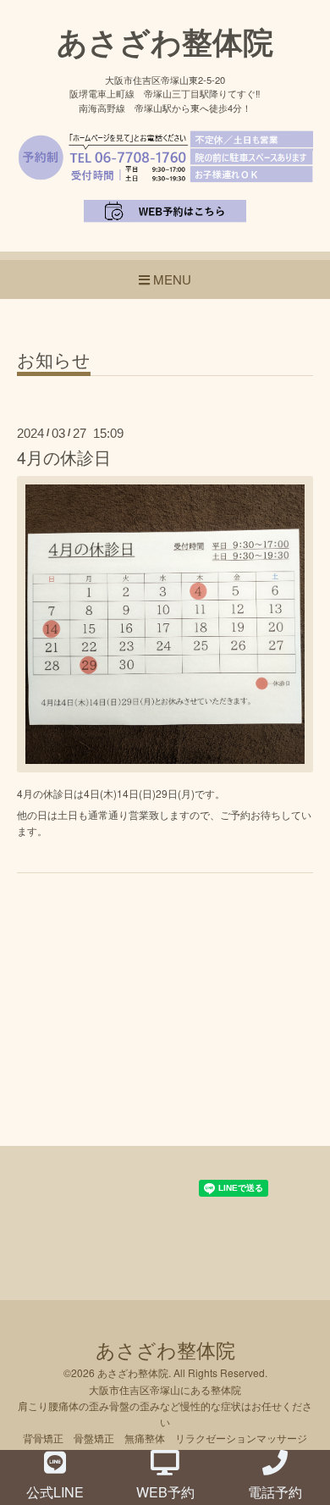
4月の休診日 (64, 457)
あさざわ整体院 (165, 41)
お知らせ (54, 361)
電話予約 (275, 1492)
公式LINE (55, 1492)
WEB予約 (165, 1492)
